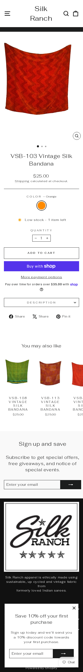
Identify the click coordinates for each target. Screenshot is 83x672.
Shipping (22, 181)
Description (41, 302)
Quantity (41, 230)
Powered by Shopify (41, 668)
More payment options (41, 277)
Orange (41, 205)
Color (41, 196)
